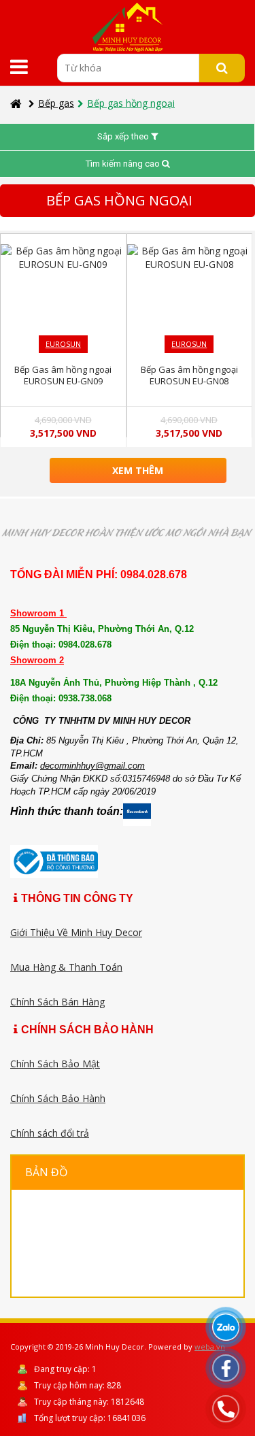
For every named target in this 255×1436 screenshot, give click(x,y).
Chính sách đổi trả (49, 1132)
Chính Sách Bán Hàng (57, 1001)
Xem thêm (137, 470)
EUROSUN (63, 344)
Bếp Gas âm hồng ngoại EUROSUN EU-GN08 (189, 375)
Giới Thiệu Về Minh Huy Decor (76, 932)
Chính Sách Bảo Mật (55, 1063)
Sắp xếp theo (124, 136)
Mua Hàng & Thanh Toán (66, 967)
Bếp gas (56, 103)
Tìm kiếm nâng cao (124, 163)
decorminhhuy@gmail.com (92, 766)
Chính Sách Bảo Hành (57, 1098)
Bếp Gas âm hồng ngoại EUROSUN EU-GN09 (63, 375)
